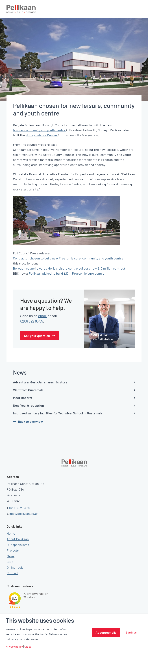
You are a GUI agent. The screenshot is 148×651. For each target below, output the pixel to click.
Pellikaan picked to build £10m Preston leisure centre (66, 273)
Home (11, 533)
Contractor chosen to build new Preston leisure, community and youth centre (68, 258)
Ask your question (37, 336)
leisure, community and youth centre (39, 130)
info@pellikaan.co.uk (23, 514)
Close (28, 646)
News (10, 556)
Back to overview (30, 421)
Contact (12, 573)
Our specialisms (18, 545)
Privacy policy (14, 646)
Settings (131, 632)
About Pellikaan (18, 539)
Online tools (15, 567)
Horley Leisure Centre (42, 135)
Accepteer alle (106, 632)
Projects (13, 550)
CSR (10, 562)
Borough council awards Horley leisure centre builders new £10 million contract (69, 268)
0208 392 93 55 (31, 321)
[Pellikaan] (21, 9)
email (42, 316)
